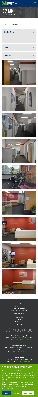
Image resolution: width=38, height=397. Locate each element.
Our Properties (19, 308)
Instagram (13, 330)
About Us (19, 306)
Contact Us (19, 317)
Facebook (8, 330)
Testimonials (19, 322)
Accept (6, 393)
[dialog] (19, 380)
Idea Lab (4, 14)
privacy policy (6, 379)
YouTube (30, 330)
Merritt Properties (9, 3)
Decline (16, 393)
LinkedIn (24, 330)
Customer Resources (19, 311)
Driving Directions (25, 340)
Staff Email (19, 324)
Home (19, 304)
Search (29, 3)
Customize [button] (28, 393)
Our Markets (19, 313)
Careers (19, 319)
